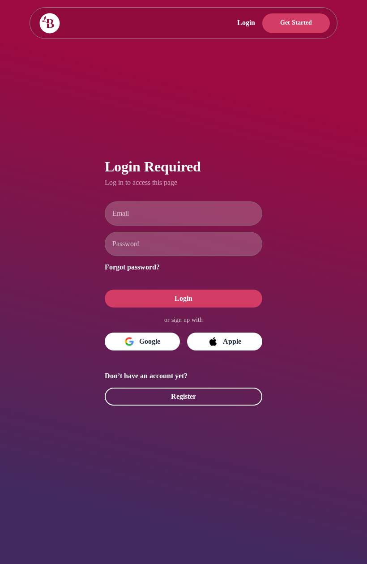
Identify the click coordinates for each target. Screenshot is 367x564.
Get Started (294, 23)
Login (241, 22)
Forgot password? (137, 266)
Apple (232, 341)
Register (183, 396)
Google (149, 341)
